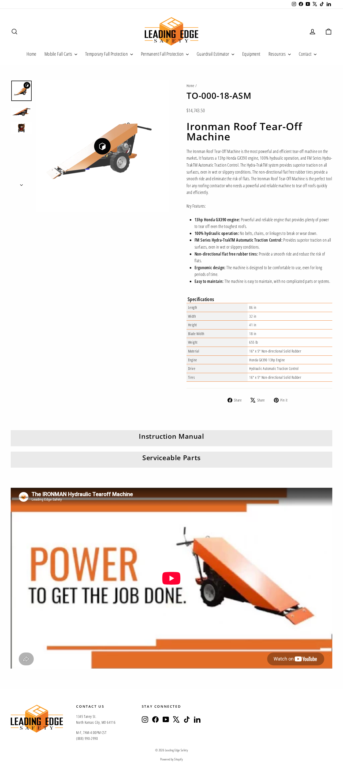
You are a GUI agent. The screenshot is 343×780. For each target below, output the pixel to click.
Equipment (251, 54)
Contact (305, 54)
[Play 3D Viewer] (102, 146)
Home (31, 54)
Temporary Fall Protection (107, 54)
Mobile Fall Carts (58, 54)
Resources (278, 54)
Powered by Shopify (171, 759)
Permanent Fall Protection (163, 54)
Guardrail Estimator (213, 54)
